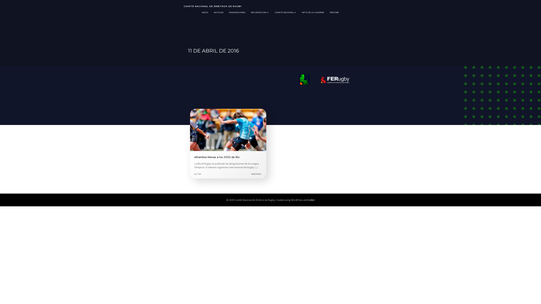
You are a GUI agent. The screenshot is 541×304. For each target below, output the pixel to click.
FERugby (334, 12)
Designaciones (237, 12)
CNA (199, 174)
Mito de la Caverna (313, 12)
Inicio (205, 12)
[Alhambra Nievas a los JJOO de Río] (228, 129)
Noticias (218, 12)
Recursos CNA (259, 12)
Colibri (311, 200)
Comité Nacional (284, 12)
